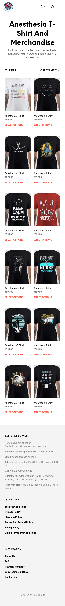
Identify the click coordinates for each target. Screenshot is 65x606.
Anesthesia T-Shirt (14, 115)
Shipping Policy (13, 517)
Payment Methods (15, 566)
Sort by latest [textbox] (48, 70)
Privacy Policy (12, 511)
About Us (10, 556)
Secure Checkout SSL (16, 571)
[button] (44, 6)
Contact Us (11, 577)
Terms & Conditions (15, 506)
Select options (14, 125)
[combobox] (45, 70)
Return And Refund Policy (19, 522)
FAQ (7, 561)
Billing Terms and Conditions (20, 532)
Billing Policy (12, 527)
